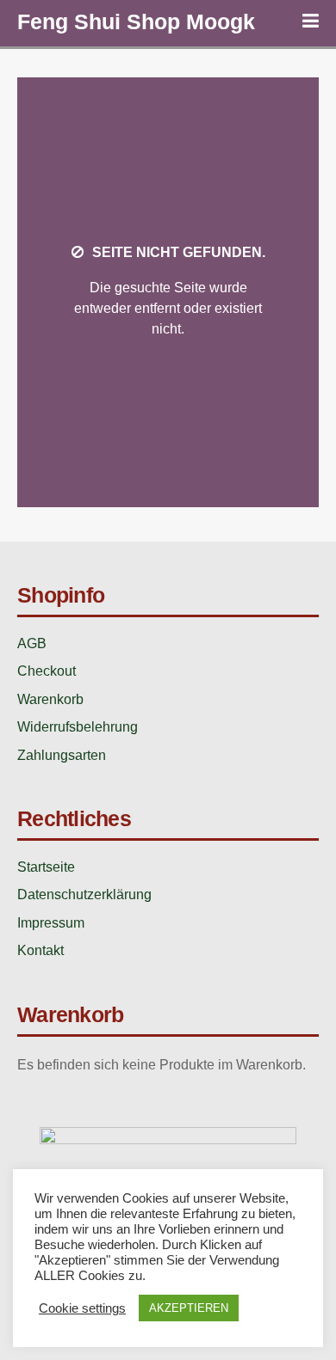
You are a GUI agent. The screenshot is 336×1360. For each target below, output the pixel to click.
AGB (32, 643)
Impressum (50, 923)
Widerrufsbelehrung (77, 727)
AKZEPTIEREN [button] (188, 1308)
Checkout (46, 671)
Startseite (46, 867)
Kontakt (40, 950)
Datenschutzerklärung (84, 894)
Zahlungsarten (61, 755)
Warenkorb (50, 699)
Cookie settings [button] (82, 1308)
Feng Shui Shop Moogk (136, 21)
